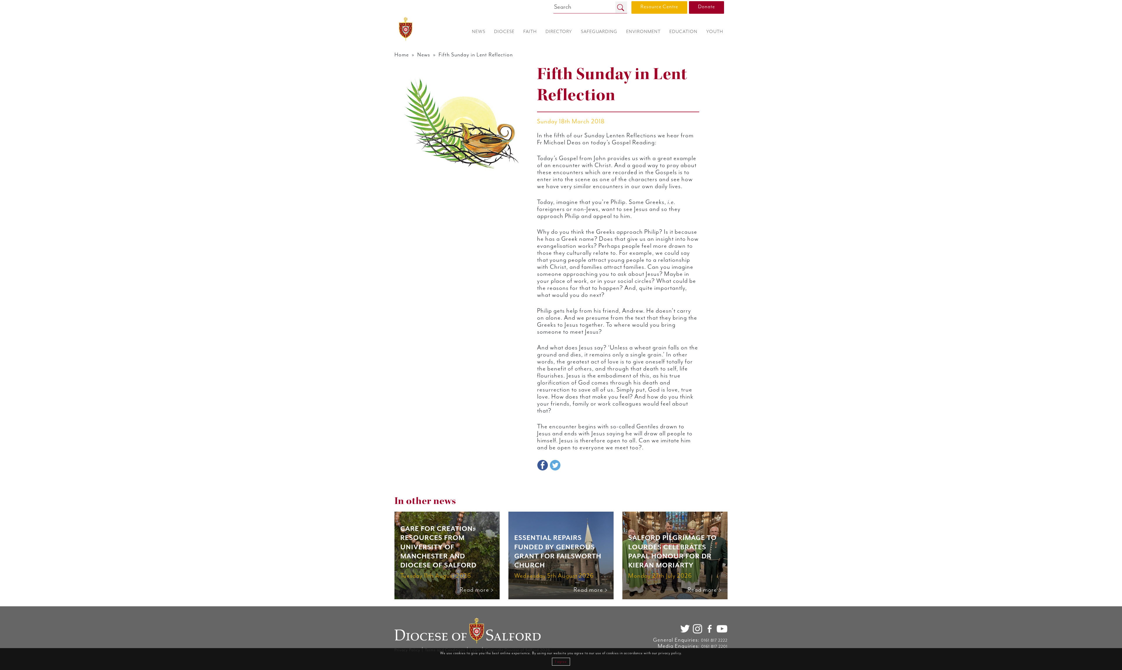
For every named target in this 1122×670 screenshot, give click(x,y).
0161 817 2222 (714, 640)
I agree (561, 661)
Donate (706, 7)
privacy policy (669, 653)
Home (401, 55)
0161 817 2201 (714, 646)
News (423, 55)
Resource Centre (659, 7)
